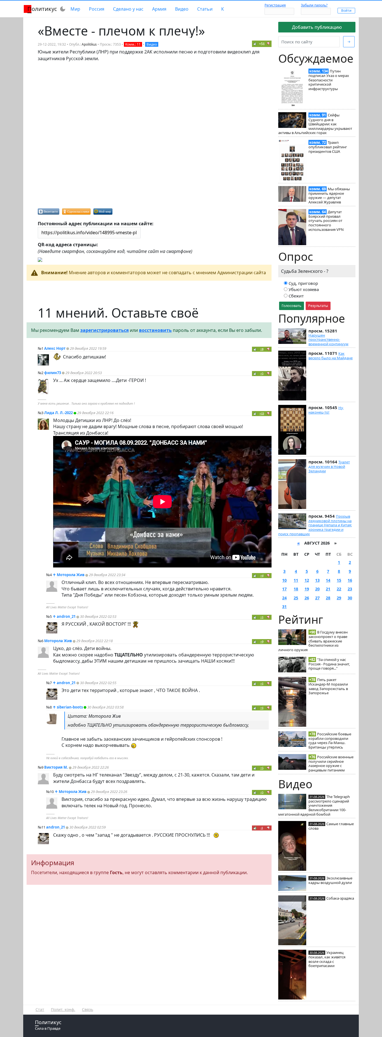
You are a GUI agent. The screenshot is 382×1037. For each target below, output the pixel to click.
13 (317, 580)
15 (339, 580)
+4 (261, 575)
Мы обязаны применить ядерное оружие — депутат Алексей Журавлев (329, 195)
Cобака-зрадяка (340, 898)
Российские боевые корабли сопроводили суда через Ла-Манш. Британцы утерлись (329, 740)
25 (296, 597)
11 (296, 580)
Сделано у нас (128, 9)
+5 (261, 373)
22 (339, 589)
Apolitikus (89, 44)
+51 (262, 44)
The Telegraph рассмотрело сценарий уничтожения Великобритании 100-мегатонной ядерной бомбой (314, 805)
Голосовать (291, 305)
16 (350, 580)
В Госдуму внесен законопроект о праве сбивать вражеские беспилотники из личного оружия (313, 641)
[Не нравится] (268, 43)
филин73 (52, 372)
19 (307, 589)
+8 (261, 349)
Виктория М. (56, 767)
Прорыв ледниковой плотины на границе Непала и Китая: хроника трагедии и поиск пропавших (315, 525)
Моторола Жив (70, 574)
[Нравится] (255, 43)
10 (284, 580)
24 (284, 597)
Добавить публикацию (317, 27)
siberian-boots (70, 707)
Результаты (318, 305)
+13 (262, 413)
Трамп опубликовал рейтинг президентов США (327, 147)
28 (328, 597)
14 (328, 580)
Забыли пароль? (314, 5)
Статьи (205, 9)
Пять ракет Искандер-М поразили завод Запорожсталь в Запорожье (328, 686)
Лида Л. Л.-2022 (58, 412)
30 (350, 597)
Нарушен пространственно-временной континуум (328, 339)
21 (328, 589)
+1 (261, 617)
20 (317, 589)
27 (317, 597)
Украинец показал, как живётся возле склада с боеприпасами (326, 959)
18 (296, 589)
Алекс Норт (54, 348)
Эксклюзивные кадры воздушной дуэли (330, 880)
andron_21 (66, 616)
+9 (261, 641)
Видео (181, 9)
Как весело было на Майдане (330, 355)
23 (350, 589)
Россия (96, 9)
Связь (87, 1009)
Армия (159, 9)
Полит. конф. (63, 1009)
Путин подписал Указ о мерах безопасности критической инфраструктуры (328, 80)
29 (339, 597)
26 (307, 597)
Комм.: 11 (133, 44)
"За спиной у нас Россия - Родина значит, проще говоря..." (329, 664)
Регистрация (275, 5)
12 (307, 580)
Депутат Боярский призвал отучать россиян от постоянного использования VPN (326, 220)
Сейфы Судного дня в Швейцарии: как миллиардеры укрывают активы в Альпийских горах (315, 123)
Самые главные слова (331, 826)
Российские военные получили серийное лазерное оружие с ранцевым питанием (330, 763)
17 (284, 589)
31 (284, 606)
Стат (40, 1009)
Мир (75, 9)
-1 (262, 827)
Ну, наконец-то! (326, 410)
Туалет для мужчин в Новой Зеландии (329, 466)
